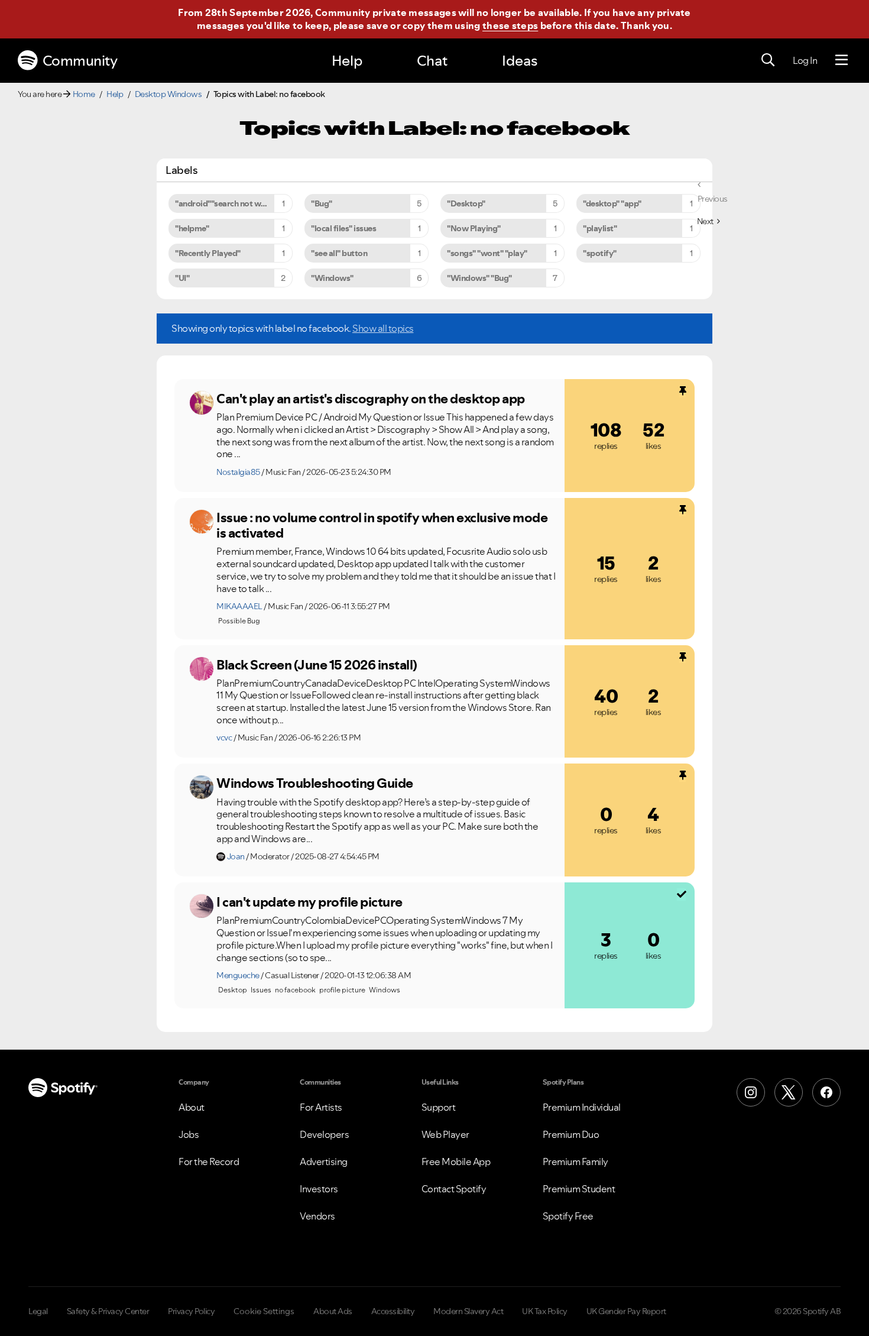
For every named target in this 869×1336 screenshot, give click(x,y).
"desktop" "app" (612, 203)
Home (84, 94)
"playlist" (600, 228)
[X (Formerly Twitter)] (788, 1092)
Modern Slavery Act (468, 1311)
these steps (510, 25)
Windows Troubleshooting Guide (314, 783)
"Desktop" (466, 203)
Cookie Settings (264, 1311)
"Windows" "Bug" (479, 278)
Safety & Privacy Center (108, 1311)
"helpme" (192, 228)
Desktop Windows (168, 94)
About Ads (332, 1311)
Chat (432, 60)
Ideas (519, 60)
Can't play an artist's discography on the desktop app (370, 398)
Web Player (445, 1134)
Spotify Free (568, 1215)
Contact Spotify (454, 1188)
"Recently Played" (208, 253)
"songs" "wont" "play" (487, 253)
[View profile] (201, 403)
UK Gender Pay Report (626, 1311)
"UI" (182, 278)
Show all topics (383, 328)
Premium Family (575, 1161)
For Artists (321, 1107)
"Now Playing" (474, 228)
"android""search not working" (231, 203)
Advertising (324, 1161)
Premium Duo (571, 1134)
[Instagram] (751, 1092)
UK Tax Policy (545, 1311)
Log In (805, 60)
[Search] (768, 60)
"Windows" (332, 278)
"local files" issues (343, 228)
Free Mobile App (456, 1161)
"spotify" (600, 253)
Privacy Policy (191, 1311)
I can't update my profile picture (309, 902)
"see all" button (339, 253)
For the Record (209, 1161)
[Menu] (841, 60)
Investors (319, 1188)
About (192, 1107)
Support (438, 1107)
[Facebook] (826, 1092)
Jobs (189, 1134)
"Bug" (321, 203)
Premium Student (579, 1188)
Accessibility (393, 1311)
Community (80, 60)
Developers (324, 1134)
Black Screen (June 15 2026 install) (316, 664)
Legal (38, 1311)
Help (347, 60)
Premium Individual (582, 1107)
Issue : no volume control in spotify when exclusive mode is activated (381, 525)
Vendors (317, 1215)
